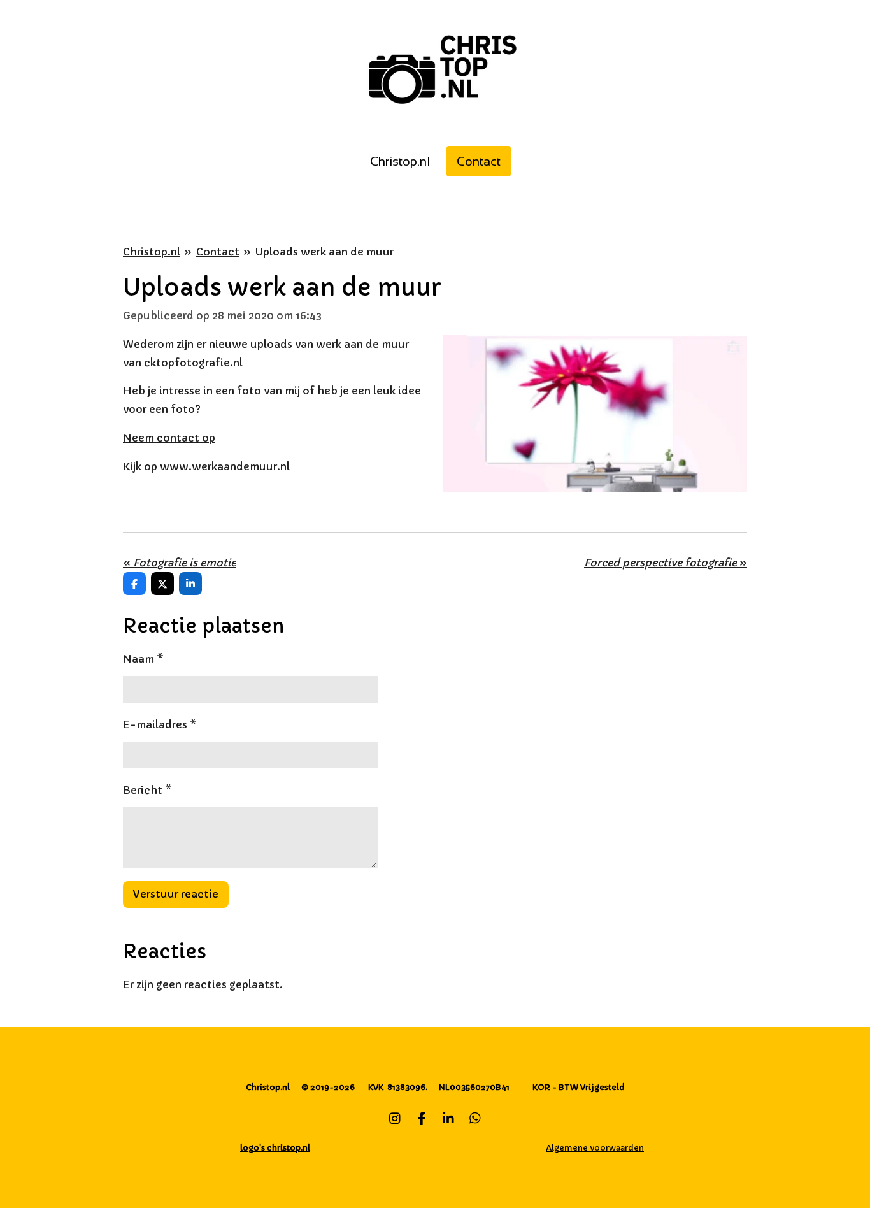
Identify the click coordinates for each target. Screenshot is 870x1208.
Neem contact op (169, 437)
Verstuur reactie (175, 894)
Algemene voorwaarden (595, 1148)
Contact (217, 251)
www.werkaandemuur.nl (226, 466)
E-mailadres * (160, 724)
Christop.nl (151, 251)
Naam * (143, 658)
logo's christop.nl (275, 1148)
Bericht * (147, 790)
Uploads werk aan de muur (324, 251)
